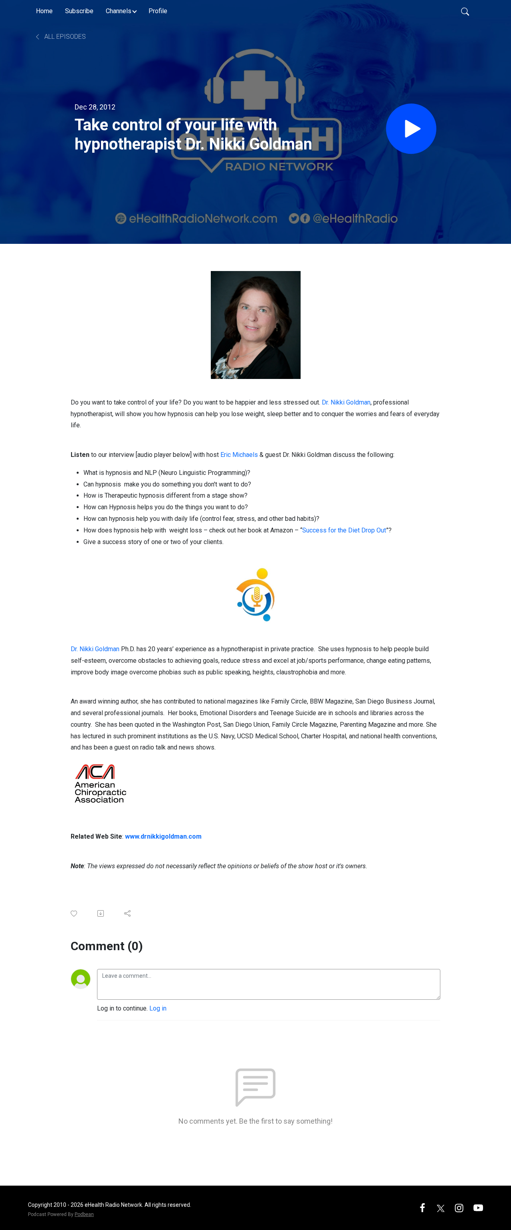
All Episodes (64, 36)
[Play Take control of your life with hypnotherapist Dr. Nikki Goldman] (411, 129)
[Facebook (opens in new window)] (422, 1207)
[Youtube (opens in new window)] (478, 1207)
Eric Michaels (239, 455)
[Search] (465, 11)
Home (44, 11)
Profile (158, 11)
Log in (157, 1008)
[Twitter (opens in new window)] (441, 1207)
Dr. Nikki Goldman (346, 402)
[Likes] (74, 913)
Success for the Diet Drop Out (344, 530)
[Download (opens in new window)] (101, 913)
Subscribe (79, 11)
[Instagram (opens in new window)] (459, 1207)
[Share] (128, 913)
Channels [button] (118, 11)
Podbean (84, 1214)
